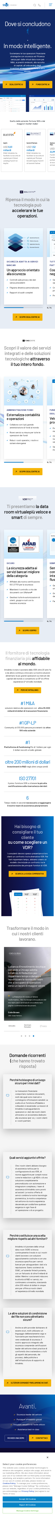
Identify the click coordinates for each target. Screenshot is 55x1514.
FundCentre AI (43, 84)
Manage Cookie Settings (27, 1511)
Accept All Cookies (27, 1499)
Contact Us (39, 5)
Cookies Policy (9, 1483)
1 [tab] (21, 1036)
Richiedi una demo (15, 1438)
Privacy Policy (27, 1491)
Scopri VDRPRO (29, 630)
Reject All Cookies (27, 1505)
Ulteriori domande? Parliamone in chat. (29, 1383)
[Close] (47, 1457)
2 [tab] (25, 1036)
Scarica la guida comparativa (29, 874)
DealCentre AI (16, 84)
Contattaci (42, 1438)
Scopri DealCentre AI (29, 317)
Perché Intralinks (29, 690)
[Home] (10, 5)
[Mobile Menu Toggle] (50, 4)
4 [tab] (33, 1036)
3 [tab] (29, 1036)
